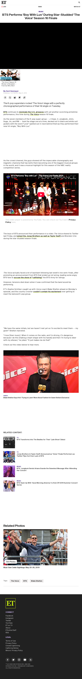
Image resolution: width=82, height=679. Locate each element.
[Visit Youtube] (25, 660)
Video (40, 7)
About (8, 628)
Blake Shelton (36, 581)
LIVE (4, 7)
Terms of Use (11, 641)
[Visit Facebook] (8, 660)
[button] (41, 371)
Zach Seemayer (12, 91)
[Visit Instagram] (19, 660)
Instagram (9, 618)
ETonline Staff (11, 630)
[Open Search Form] (79, 3)
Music (41, 12)
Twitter (8, 620)
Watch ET (77, 7)
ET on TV (9, 625)
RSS (7, 632)
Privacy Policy (11, 643)
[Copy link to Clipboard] (24, 98)
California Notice (12, 648)
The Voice (15, 581)
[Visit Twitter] (13, 660)
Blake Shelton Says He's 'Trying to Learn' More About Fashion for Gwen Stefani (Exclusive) (36, 398)
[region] (41, 46)
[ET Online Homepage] (5, 2)
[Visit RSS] (31, 660)
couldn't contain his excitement (47, 291)
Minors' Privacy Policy (14, 650)
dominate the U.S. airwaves (31, 112)
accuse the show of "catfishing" (28, 277)
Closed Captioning (13, 646)
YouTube (9, 623)
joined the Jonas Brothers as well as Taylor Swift (39, 236)
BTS (5, 112)
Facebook (9, 616)
